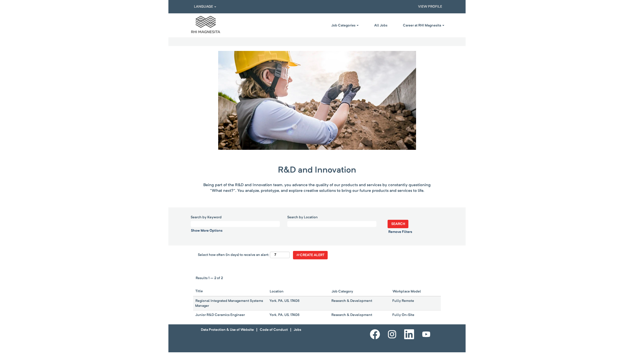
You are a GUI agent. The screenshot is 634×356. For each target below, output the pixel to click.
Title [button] (199, 291)
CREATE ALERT (311, 255)
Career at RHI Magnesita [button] (422, 25)
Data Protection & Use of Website (227, 330)
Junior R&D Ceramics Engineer (220, 315)
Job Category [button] (342, 291)
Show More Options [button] (206, 230)
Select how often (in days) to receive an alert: (233, 255)
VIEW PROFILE (430, 6)
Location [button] (277, 291)
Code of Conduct (274, 330)
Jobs (297, 330)
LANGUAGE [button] (204, 6)
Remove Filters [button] (400, 232)
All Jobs (380, 25)
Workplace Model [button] (407, 291)
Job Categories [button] (343, 25)
